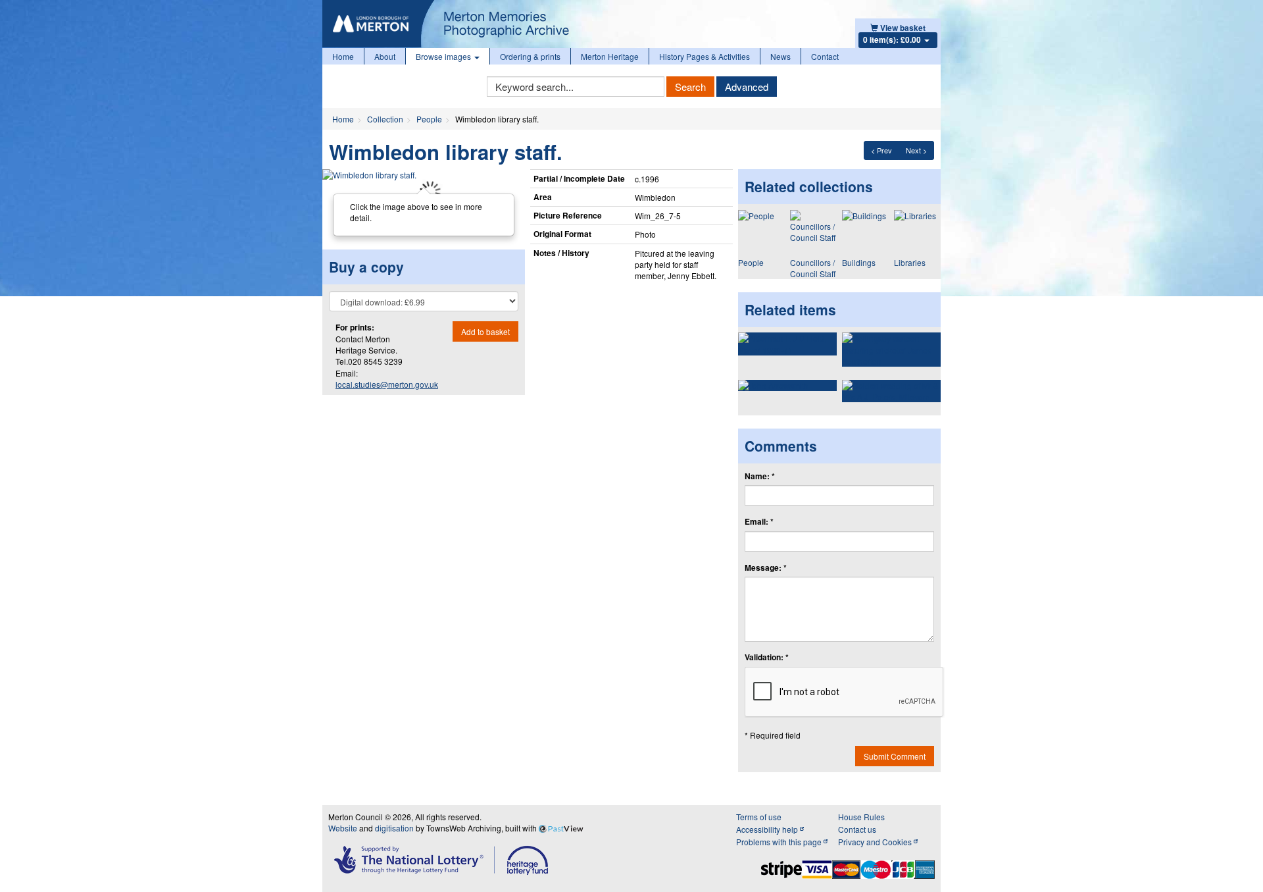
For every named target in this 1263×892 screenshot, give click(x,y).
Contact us (857, 829)
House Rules (861, 816)
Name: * (760, 476)
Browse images (444, 56)
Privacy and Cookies (876, 841)
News (780, 56)
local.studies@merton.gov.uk (386, 384)
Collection (385, 118)
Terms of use (758, 816)
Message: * (766, 567)
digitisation (394, 827)
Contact (825, 56)
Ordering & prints (530, 56)
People (429, 118)
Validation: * (767, 657)
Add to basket (485, 331)
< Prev (881, 150)
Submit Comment (895, 756)
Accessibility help (768, 829)
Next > (916, 150)
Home (343, 56)
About (384, 56)
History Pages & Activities (704, 56)
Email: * (759, 521)
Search (690, 86)
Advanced (746, 86)
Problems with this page (780, 841)
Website (342, 827)
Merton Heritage (610, 56)
